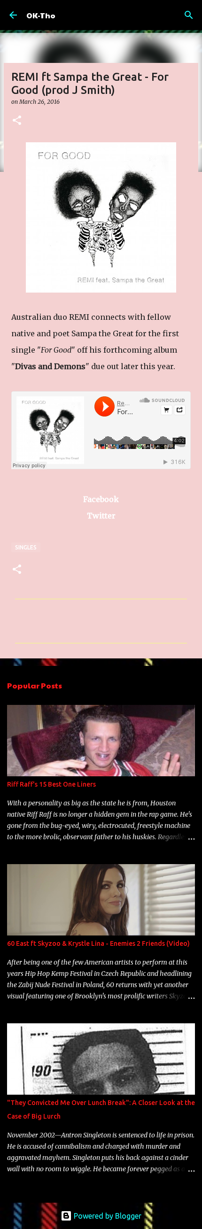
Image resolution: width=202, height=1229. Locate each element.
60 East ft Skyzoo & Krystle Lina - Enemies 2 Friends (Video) (98, 943)
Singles (26, 547)
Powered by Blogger (106, 1216)
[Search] (188, 15)
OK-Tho (40, 15)
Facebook (101, 499)
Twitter (101, 515)
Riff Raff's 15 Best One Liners (51, 784)
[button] (17, 121)
